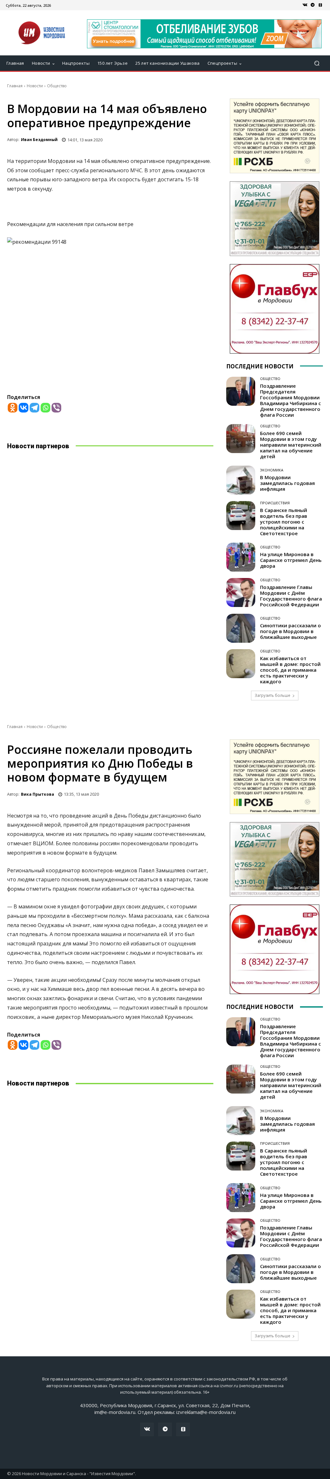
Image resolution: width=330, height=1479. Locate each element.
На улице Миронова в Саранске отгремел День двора (291, 560)
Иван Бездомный (39, 139)
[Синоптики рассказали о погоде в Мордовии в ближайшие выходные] (240, 628)
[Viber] (56, 407)
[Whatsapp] (45, 407)
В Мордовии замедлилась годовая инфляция (287, 483)
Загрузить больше (272, 695)
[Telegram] (312, 5)
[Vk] (305, 5)
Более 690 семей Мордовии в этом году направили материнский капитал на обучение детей (291, 445)
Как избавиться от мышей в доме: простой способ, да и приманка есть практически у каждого (290, 670)
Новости (35, 86)
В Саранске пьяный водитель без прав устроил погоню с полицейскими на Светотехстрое (283, 521)
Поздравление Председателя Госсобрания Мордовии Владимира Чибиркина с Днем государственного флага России (290, 400)
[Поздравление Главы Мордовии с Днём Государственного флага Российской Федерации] (240, 592)
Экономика (271, 470)
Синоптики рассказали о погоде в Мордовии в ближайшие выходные (290, 631)
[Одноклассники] (320, 5)
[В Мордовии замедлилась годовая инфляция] (240, 480)
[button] (316, 63)
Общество (57, 86)
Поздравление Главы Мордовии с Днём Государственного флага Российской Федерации (291, 596)
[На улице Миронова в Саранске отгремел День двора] (240, 557)
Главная (15, 86)
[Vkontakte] (23, 407)
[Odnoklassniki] (12, 407)
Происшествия (275, 503)
